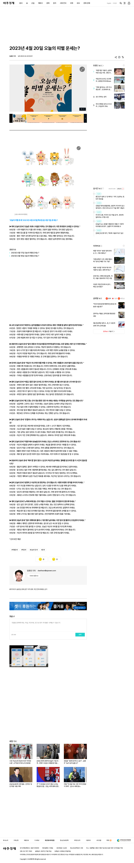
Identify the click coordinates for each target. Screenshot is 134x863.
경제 (47, 3)
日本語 (115, 3)
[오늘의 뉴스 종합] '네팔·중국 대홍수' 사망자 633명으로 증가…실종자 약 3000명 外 (110, 225)
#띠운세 (23, 550)
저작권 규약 (77, 840)
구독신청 (16, 840)
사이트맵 (98, 840)
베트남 (122, 298)
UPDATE (119, 188)
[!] (124, 65)
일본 (115, 298)
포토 (78, 3)
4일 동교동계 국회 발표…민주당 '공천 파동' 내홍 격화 (20, 785)
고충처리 (88, 840)
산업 (32, 3)
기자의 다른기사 (34, 576)
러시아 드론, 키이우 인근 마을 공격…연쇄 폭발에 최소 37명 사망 (110, 216)
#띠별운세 (15, 550)
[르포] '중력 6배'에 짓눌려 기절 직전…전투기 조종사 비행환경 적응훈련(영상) (48, 762)
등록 (80, 635)
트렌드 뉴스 (97, 65)
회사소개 (5, 840)
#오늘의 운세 (34, 550)
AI (27, 3)
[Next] (81, 88)
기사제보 (36, 840)
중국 (20, 3)
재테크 (40, 3)
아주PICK (96, 246)
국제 (71, 3)
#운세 (43, 550)
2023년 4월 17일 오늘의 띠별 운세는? (25, 253)
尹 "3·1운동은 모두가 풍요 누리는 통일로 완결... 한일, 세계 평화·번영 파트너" (47, 785)
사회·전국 (63, 3)
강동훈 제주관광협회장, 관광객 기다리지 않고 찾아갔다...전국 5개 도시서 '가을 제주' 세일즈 (110, 207)
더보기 (103, 332)
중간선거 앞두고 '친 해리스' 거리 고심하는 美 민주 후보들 (110, 198)
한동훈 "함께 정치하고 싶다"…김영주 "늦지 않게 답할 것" (75, 762)
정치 (54, 3)
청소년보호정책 (64, 840)
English (109, 3)
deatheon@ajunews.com (47, 571)
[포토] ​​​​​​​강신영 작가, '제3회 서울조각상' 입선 (109, 233)
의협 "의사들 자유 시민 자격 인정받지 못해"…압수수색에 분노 (75, 785)
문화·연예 (87, 3)
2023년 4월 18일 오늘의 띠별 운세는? (25, 256)
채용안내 (26, 840)
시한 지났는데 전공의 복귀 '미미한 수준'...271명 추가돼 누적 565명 (20, 762)
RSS (108, 840)
